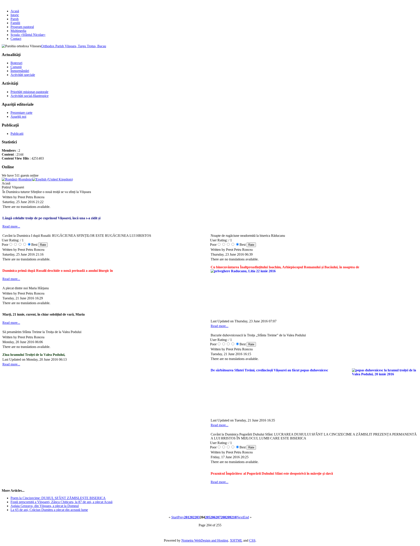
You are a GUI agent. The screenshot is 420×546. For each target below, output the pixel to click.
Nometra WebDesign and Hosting (204, 540)
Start (174, 517)
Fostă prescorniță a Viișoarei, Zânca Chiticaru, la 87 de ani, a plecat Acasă (61, 502)
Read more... (11, 226)
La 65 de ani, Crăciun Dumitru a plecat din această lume (49, 510)
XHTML (236, 540)
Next (239, 517)
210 (233, 517)
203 (197, 517)
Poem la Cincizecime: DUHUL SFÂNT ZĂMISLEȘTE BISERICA (58, 498)
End (246, 517)
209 (228, 517)
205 (207, 517)
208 (223, 517)
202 (191, 517)
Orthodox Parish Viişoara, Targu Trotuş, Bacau (73, 46)
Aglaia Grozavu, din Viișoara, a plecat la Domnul (44, 506)
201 (186, 517)
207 (218, 517)
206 (212, 517)
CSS (252, 540)
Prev (181, 517)
